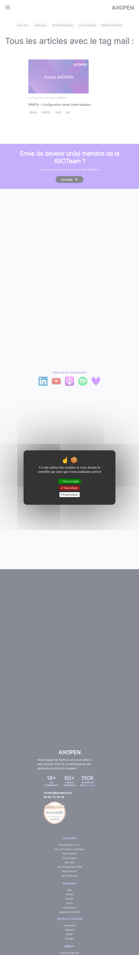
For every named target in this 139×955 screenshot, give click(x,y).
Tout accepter (70, 481)
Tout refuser (70, 487)
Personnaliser (69, 494)
